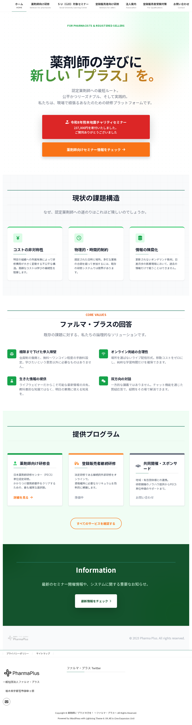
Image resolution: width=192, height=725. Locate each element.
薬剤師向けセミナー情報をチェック (94, 149)
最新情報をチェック (94, 601)
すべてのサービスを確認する (96, 523)
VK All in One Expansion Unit (119, 718)
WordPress (75, 718)
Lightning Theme (94, 718)
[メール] (6, 702)
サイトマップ (43, 653)
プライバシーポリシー (17, 653)
